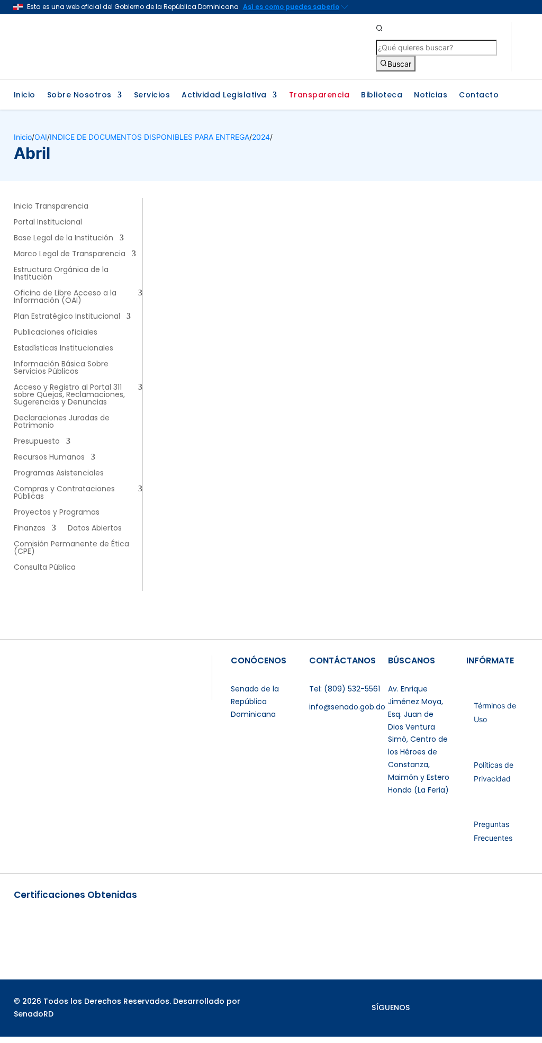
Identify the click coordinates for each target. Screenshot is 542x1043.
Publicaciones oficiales (55, 332)
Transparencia (319, 95)
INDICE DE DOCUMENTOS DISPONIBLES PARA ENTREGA (149, 136)
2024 (261, 136)
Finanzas (30, 528)
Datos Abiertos (95, 528)
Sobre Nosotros (79, 95)
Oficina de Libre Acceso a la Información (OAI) (65, 297)
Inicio (24, 95)
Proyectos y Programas (57, 512)
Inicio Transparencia (51, 206)
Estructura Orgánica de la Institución (61, 274)
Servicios (152, 95)
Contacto (479, 95)
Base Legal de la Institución (63, 238)
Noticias (430, 95)
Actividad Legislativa (224, 95)
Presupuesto (37, 441)
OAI (40, 136)
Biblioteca (381, 95)
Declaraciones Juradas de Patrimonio (62, 422)
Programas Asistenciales (59, 473)
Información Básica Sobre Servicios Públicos (61, 368)
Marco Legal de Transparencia (69, 254)
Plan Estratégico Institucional (67, 316)
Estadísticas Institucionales (63, 348)
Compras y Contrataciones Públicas (64, 493)
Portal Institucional (48, 222)
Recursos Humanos (49, 457)
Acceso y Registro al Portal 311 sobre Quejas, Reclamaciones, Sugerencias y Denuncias (69, 395)
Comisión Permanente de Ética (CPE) (71, 548)
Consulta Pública (45, 567)
